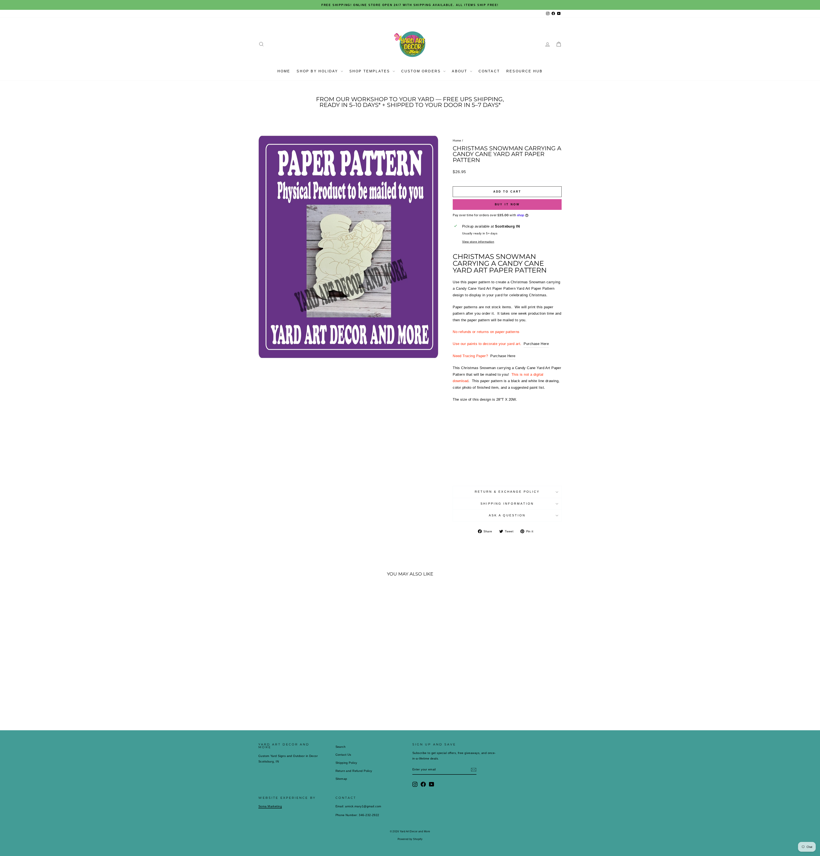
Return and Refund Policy (353, 771)
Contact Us (343, 754)
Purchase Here (536, 344)
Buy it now (507, 204)
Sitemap (341, 778)
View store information (478, 241)
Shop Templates (370, 71)
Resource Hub (524, 71)
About (460, 71)
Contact (489, 71)
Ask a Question (507, 515)
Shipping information (507, 503)
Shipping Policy (346, 762)
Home (283, 71)
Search (340, 746)
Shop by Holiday (318, 71)
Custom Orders (421, 71)
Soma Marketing (270, 806)
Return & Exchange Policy (507, 491)
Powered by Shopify (410, 839)
